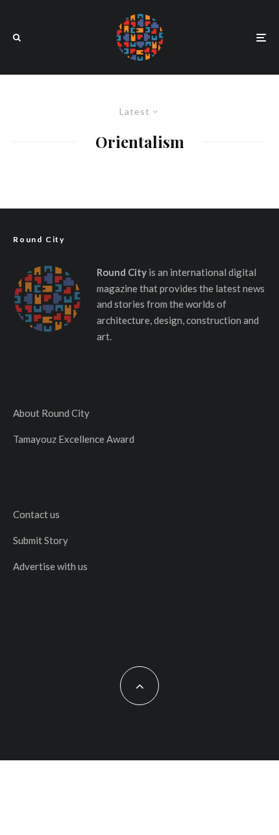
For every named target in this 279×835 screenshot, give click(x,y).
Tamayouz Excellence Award (73, 439)
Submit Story (40, 540)
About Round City (51, 413)
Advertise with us (50, 566)
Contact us (36, 514)
